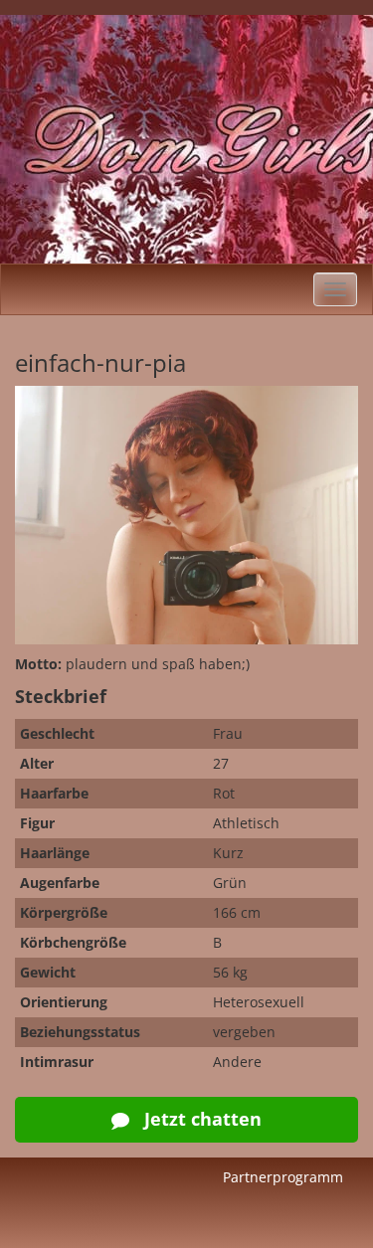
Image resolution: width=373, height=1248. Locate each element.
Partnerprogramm (283, 1176)
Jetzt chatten (200, 1119)
